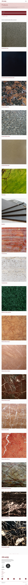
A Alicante (3, 573)
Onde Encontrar (3, 572)
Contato (2, 575)
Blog (2, 574)
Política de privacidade (24, 582)
